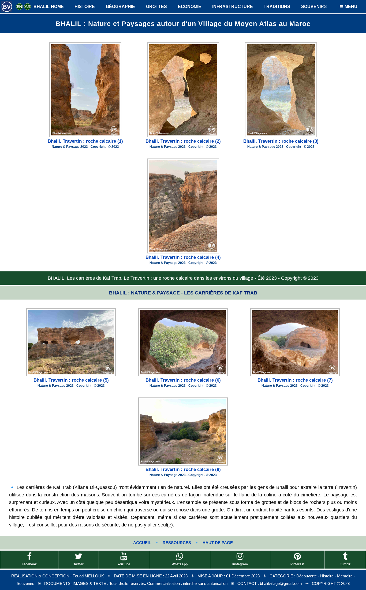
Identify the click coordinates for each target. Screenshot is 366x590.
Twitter (78, 564)
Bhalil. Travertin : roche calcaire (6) (183, 380)
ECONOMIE (189, 6)
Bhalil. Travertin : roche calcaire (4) (183, 257)
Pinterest (297, 564)
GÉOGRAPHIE (120, 6)
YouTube (123, 564)
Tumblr (345, 564)
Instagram (240, 564)
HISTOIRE (84, 6)
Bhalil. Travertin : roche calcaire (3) (281, 141)
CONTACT (247, 583)
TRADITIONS (277, 6)
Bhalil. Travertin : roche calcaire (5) (71, 380)
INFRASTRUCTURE (232, 6)
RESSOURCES (177, 542)
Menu (350, 6)
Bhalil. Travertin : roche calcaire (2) (183, 141)
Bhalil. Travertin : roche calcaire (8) (183, 469)
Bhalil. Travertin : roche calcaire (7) (295, 380)
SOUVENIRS (314, 6)
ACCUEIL (142, 542)
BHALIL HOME (48, 6)
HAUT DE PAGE (218, 542)
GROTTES (156, 6)
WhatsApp (180, 564)
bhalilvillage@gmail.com (281, 583)
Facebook (29, 564)
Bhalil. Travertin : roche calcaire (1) (85, 141)
